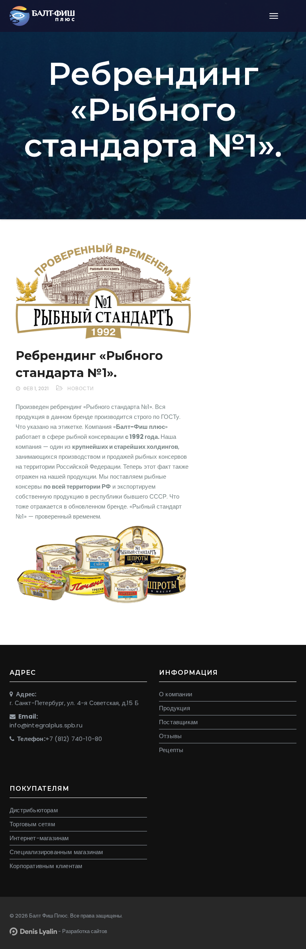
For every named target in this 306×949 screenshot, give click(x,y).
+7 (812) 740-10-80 (73, 739)
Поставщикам (178, 722)
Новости (80, 388)
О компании (175, 694)
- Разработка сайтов (82, 931)
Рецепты (171, 750)
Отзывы (170, 736)
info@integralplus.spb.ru (46, 725)
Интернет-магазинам (39, 838)
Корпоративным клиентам (46, 866)
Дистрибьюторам (34, 810)
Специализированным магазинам (56, 852)
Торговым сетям (32, 824)
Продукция (174, 708)
